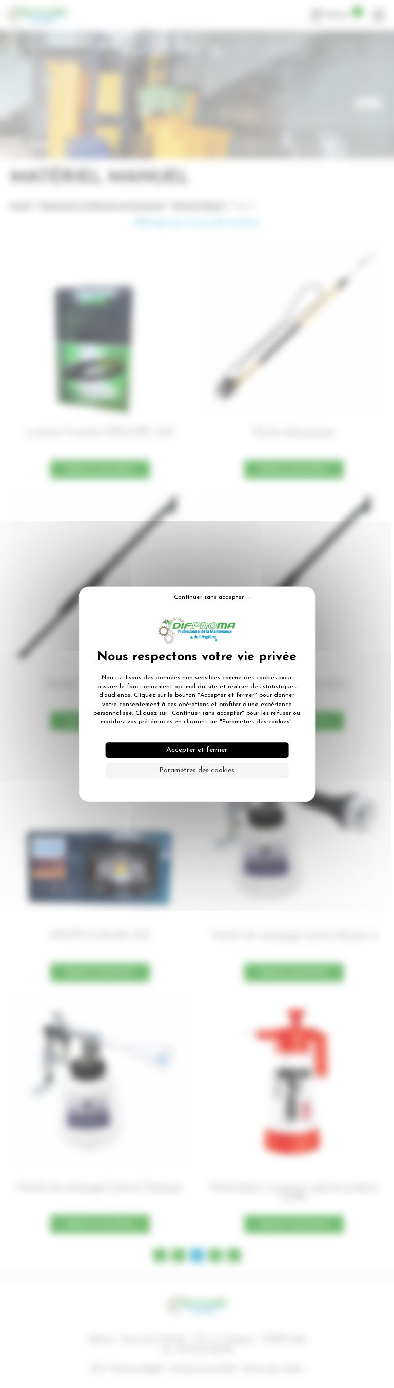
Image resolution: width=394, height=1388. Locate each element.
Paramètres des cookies (196, 770)
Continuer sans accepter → (213, 597)
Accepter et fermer (196, 750)
